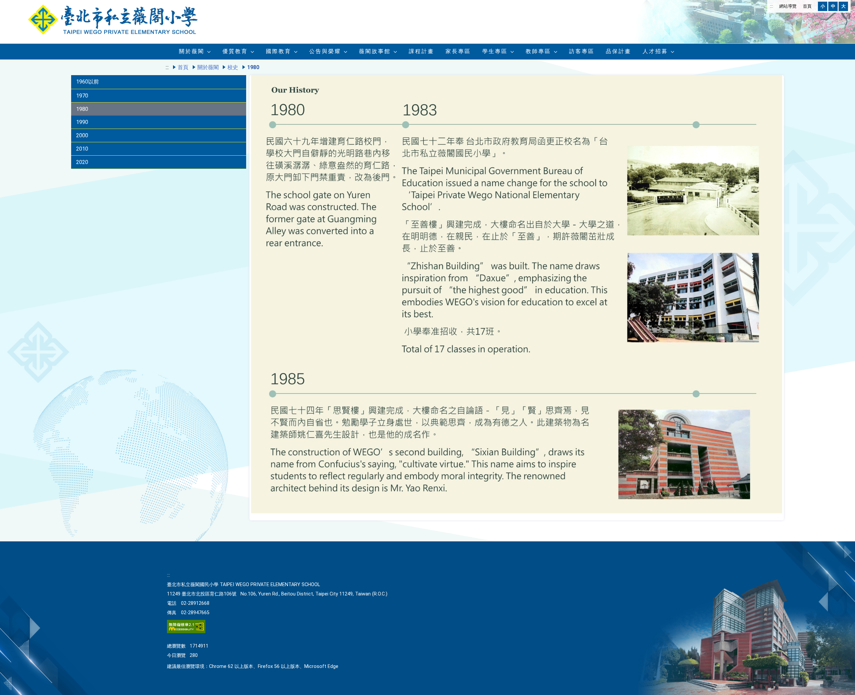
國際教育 (278, 51)
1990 (82, 122)
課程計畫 (421, 51)
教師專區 (538, 51)
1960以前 (87, 81)
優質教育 (235, 51)
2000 (82, 135)
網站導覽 (788, 6)
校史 (232, 67)
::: (771, 6)
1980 (82, 109)
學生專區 (495, 51)
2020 (82, 162)
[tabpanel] (516, 296)
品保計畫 (618, 51)
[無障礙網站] (186, 632)
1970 (82, 96)
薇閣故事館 (375, 51)
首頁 (807, 6)
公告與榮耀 (325, 51)
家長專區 (458, 51)
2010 (82, 149)
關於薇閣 (191, 51)
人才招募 (655, 51)
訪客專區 (581, 51)
